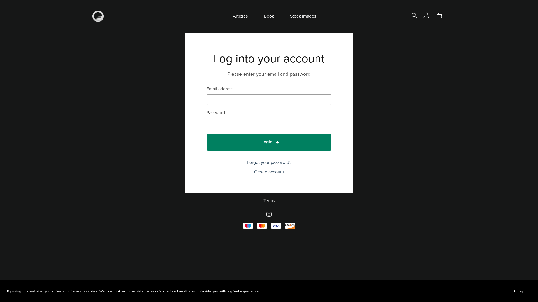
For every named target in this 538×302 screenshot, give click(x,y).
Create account (269, 172)
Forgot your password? (269, 162)
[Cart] (441, 15)
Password (216, 112)
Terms (269, 201)
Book (269, 16)
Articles (240, 16)
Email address (220, 89)
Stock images (303, 16)
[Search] (414, 15)
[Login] (426, 15)
